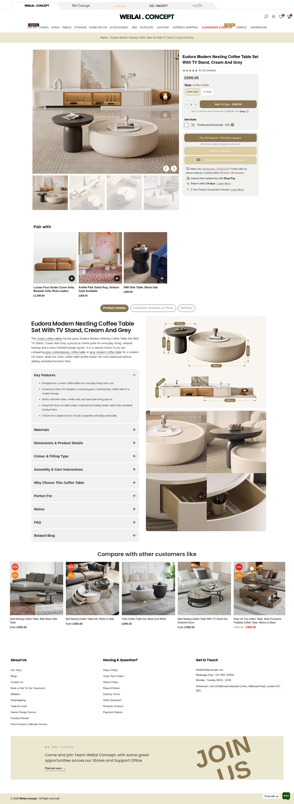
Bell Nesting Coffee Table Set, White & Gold (90, 618)
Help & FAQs (110, 670)
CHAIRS (44, 27)
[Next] (174, 168)
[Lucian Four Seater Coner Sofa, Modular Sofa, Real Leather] (55, 258)
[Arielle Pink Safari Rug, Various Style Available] (100, 258)
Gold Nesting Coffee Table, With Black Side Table (33, 620)
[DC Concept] (156, 6)
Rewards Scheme (113, 706)
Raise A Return (111, 688)
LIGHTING (163, 27)
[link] (199, 71)
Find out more (55, 768)
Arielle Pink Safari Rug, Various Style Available (99, 289)
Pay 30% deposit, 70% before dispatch (220, 137)
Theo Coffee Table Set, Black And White (144, 618)
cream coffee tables (49, 338)
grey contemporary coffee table (65, 352)
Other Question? (112, 700)
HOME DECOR (98, 27)
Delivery (187, 308)
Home (103, 37)
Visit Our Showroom (220, 150)
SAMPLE (241, 27)
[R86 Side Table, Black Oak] (145, 258)
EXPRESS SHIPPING (185, 27)
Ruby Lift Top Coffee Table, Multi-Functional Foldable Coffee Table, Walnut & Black (257, 620)
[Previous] (166, 168)
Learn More (224, 183)
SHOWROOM (258, 27)
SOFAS (55, 27)
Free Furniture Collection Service (29, 724)
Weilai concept (28, 798)
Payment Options (113, 712)
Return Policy (110, 682)
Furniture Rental (19, 718)
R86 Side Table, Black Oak (141, 287)
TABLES (67, 27)
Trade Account (19, 706)
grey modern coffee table (106, 352)
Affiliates (15, 694)
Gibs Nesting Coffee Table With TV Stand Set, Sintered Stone (203, 620)
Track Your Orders (113, 676)
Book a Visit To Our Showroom (28, 688)
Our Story (16, 670)
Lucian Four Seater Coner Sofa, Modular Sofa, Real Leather (53, 289)
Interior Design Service (23, 712)
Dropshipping (18, 700)
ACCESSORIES (118, 27)
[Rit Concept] (79, 6)
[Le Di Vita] (118, 6)
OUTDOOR (146, 27)
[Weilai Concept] (37, 5)
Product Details (114, 308)
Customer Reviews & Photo (153, 308)
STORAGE (80, 27)
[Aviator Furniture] (195, 6)
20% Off (32, 26)
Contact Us (17, 682)
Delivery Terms (111, 694)
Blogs (14, 676)
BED (134, 27)
